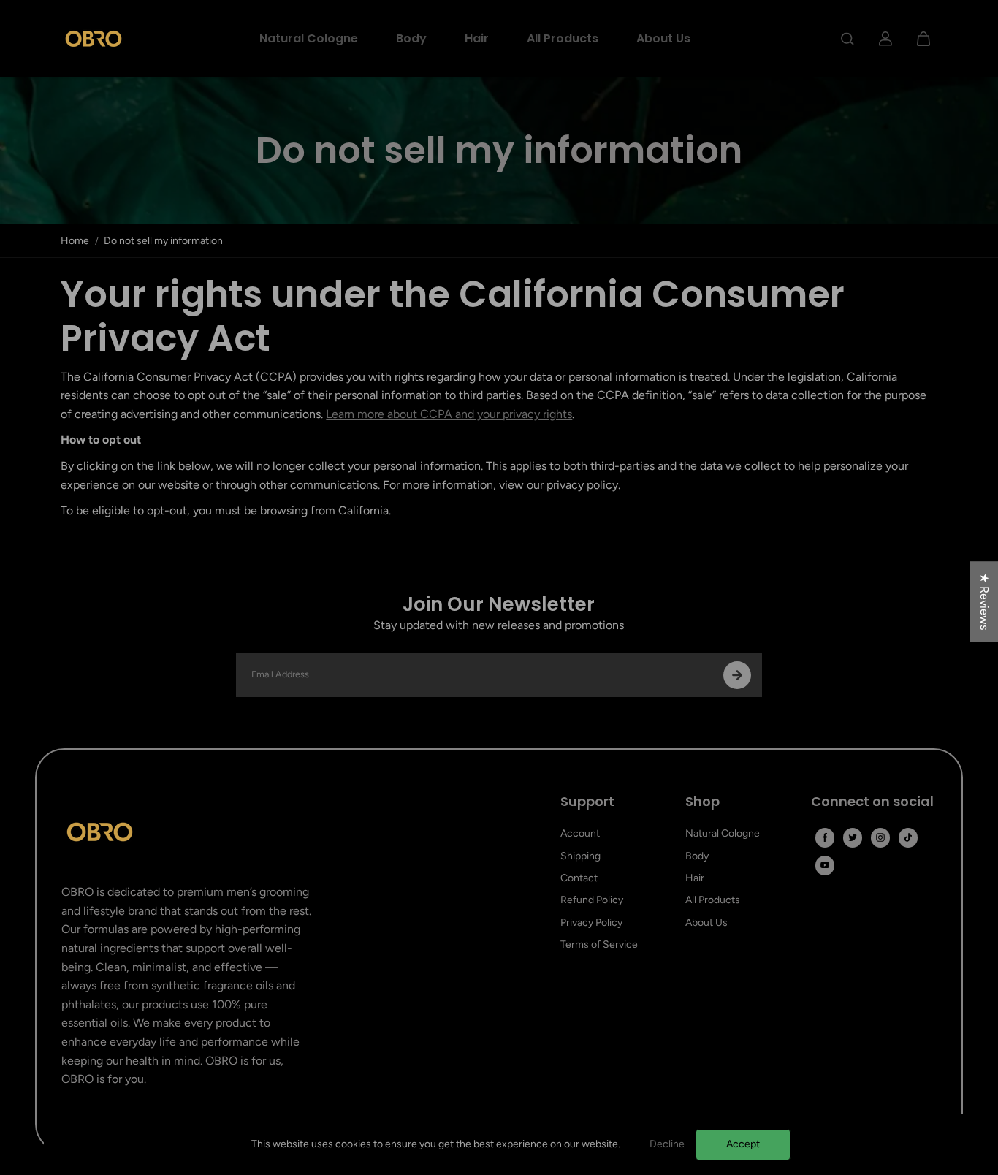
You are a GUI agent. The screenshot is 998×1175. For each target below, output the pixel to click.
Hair (477, 38)
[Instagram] (880, 837)
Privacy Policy (591, 922)
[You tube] (825, 865)
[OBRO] (93, 38)
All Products (562, 38)
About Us (663, 38)
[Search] (847, 39)
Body (411, 38)
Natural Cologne (308, 38)
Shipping (580, 856)
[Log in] (885, 39)
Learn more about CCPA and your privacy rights (449, 414)
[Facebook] (825, 837)
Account (580, 833)
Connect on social (872, 802)
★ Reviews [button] (984, 601)
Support (587, 802)
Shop (702, 802)
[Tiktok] (908, 837)
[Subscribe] (737, 675)
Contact (579, 878)
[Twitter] (852, 837)
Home (75, 241)
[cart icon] (923, 39)
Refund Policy (591, 900)
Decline (667, 1144)
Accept (743, 1144)
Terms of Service (599, 944)
